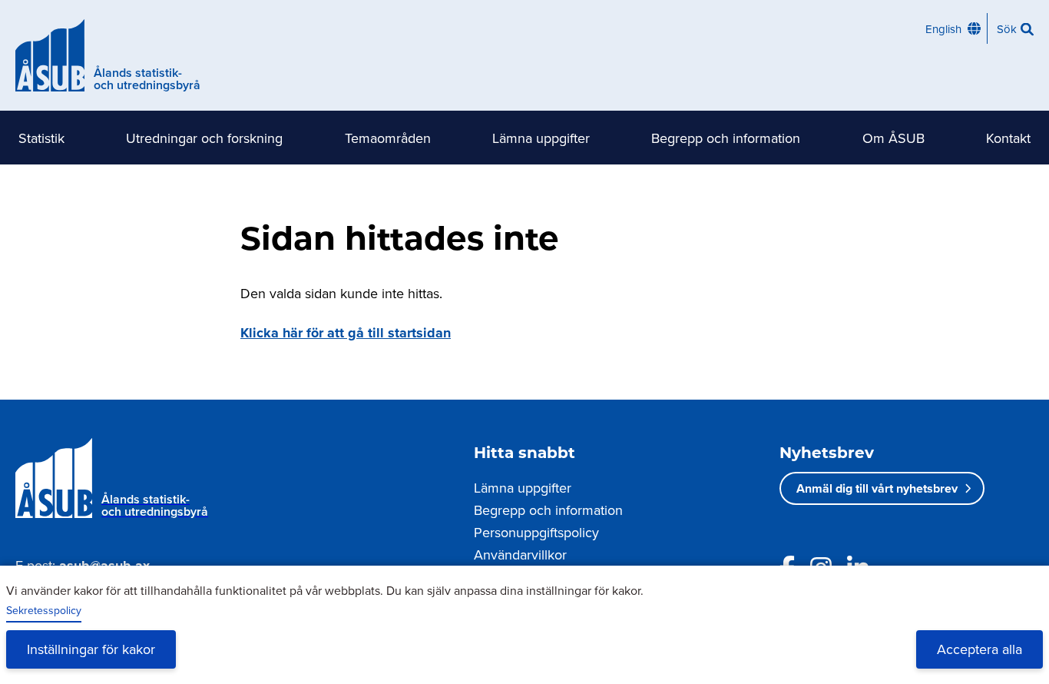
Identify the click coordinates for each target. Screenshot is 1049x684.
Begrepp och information (725, 138)
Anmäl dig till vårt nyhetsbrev (877, 488)
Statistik (41, 138)
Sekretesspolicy (43, 610)
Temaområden (388, 138)
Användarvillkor (520, 554)
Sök (1007, 29)
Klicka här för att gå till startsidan (345, 333)
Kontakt (1008, 138)
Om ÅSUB (893, 138)
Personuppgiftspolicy (536, 532)
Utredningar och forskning (204, 138)
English (943, 29)
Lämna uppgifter (541, 138)
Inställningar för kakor (91, 649)
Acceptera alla (979, 649)
